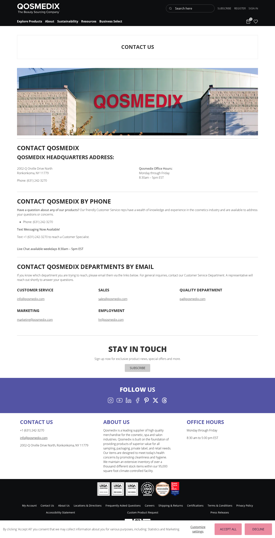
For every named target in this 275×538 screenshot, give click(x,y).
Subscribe (137, 368)
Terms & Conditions (220, 505)
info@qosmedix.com (31, 299)
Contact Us (47, 505)
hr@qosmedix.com (111, 320)
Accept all (228, 529)
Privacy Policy (244, 505)
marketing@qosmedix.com (35, 320)
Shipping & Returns (170, 505)
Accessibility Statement (60, 512)
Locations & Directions (88, 505)
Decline (258, 529)
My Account (29, 505)
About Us (64, 505)
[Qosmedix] (38, 8)
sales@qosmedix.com (112, 299)
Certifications (195, 505)
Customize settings (197, 529)
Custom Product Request (142, 512)
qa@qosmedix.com (192, 299)
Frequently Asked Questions (123, 505)
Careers (150, 505)
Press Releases (219, 512)
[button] (253, 8)
